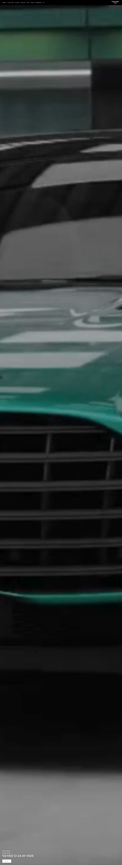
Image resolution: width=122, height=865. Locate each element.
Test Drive (23, 2)
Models (4, 2)
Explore (7, 861)
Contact (32, 2)
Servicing (17, 2)
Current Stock (10, 2)
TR (43, 2)
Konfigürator (39, 2)
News (28, 2)
